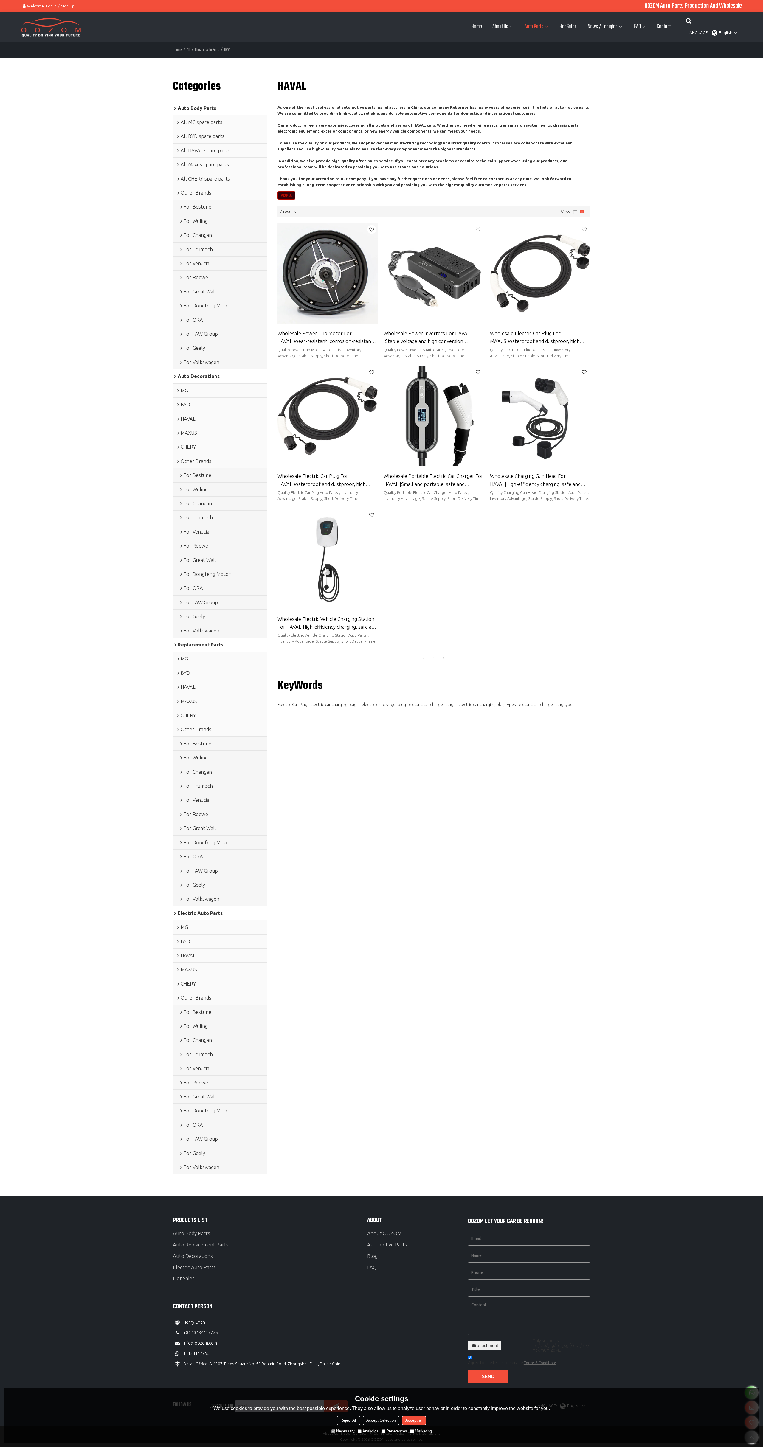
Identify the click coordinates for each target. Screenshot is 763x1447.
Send (488, 1376)
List (575, 212)
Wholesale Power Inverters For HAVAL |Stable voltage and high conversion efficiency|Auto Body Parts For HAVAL (427, 338)
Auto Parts (534, 27)
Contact (664, 27)
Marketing (423, 1431)
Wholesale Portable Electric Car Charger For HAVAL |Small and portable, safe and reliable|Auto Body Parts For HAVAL (433, 480)
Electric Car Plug (292, 704)
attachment (487, 1345)
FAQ (637, 27)
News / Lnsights (602, 27)
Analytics (370, 1431)
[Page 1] (423, 658)
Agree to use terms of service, (512, 1362)
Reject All (348, 1420)
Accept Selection (381, 1420)
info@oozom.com (200, 1343)
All (188, 49)
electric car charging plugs (334, 704)
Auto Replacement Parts (201, 1244)
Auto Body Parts (191, 1233)
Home (476, 27)
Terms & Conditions (540, 1363)
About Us (500, 27)
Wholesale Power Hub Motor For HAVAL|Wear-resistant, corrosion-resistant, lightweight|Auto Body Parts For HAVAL (325, 338)
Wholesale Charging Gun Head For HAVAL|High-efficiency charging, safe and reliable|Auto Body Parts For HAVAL (535, 480)
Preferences (396, 1431)
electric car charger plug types (547, 704)
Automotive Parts (387, 1244)
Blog (372, 1256)
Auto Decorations (193, 1256)
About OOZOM (384, 1233)
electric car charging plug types (487, 704)
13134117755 (196, 1353)
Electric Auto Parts (207, 49)
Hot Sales (568, 27)
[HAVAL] (286, 195)
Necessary (345, 1431)
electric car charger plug (384, 704)
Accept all (414, 1420)
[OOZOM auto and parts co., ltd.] (51, 26)
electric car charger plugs (432, 704)
